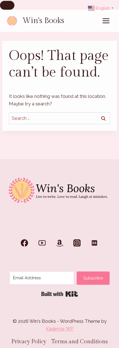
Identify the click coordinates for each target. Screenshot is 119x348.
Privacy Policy (28, 341)
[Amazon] (59, 243)
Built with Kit (59, 294)
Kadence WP (59, 328)
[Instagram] (77, 243)
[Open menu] (105, 20)
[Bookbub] (94, 243)
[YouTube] (42, 243)
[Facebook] (24, 243)
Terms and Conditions (79, 341)
